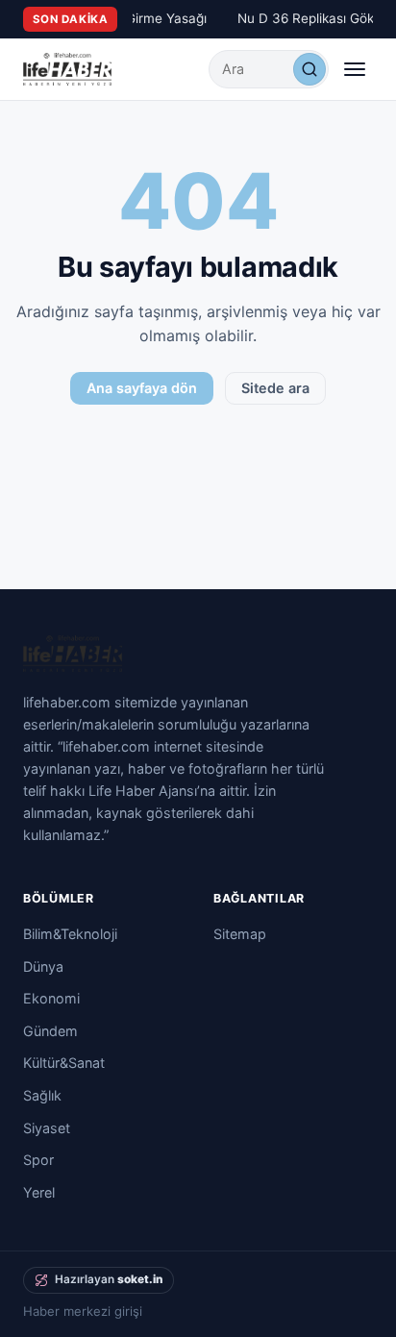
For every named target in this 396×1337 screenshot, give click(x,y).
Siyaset (46, 1128)
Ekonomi (51, 998)
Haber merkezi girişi (82, 1311)
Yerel (39, 1192)
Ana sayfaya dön (142, 388)
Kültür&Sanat (64, 1062)
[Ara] (309, 69)
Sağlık (42, 1095)
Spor (38, 1159)
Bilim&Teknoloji (70, 934)
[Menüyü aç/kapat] (354, 69)
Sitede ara (275, 388)
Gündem (50, 1031)
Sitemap (239, 934)
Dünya (43, 966)
